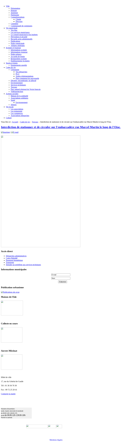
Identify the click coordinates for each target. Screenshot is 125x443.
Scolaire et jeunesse (13, 48)
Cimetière (14, 24)
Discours (19, 21)
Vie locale (10, 107)
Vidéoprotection (17, 91)
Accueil (15, 122)
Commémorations (17, 17)
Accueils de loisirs (18, 56)
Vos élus (14, 30)
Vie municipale (11, 28)
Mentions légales (56, 440)
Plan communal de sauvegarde (27, 78)
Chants (18, 19)
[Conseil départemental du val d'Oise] (59, 427)
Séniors (13, 105)
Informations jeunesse (19, 52)
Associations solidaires (19, 98)
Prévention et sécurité (19, 37)
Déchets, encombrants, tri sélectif (23, 81)
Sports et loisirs (12, 63)
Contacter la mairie (8, 394)
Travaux (14, 87)
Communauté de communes (21, 26)
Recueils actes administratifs (21, 39)
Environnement (17, 83)
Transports (10, 262)
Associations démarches (20, 116)
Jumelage (14, 13)
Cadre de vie (11, 67)
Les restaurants (16, 111)
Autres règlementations (24, 76)
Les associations (17, 109)
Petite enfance (16, 54)
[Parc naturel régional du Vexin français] (52, 427)
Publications (15, 41)
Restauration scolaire (19, 59)
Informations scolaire (19, 50)
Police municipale (17, 43)
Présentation (15, 8)
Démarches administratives (16, 256)
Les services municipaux (20, 32)
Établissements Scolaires (20, 61)
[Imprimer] (5, 132)
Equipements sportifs (19, 65)
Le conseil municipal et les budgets (24, 35)
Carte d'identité (11, 258)
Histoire (14, 10)
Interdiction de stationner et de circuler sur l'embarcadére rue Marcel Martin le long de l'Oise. (60, 127)
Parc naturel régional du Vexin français (26, 89)
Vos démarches (21, 72)
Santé (13, 100)
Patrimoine (15, 15)
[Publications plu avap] (10, 292)
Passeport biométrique (14, 260)
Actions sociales (12, 94)
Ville (8, 6)
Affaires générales (18, 46)
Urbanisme (15, 70)
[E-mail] (14, 132)
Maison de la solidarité (19, 96)
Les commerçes (17, 113)
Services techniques (18, 85)
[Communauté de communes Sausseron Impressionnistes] (37, 427)
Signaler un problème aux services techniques (23, 265)
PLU (17, 74)
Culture (9, 118)
